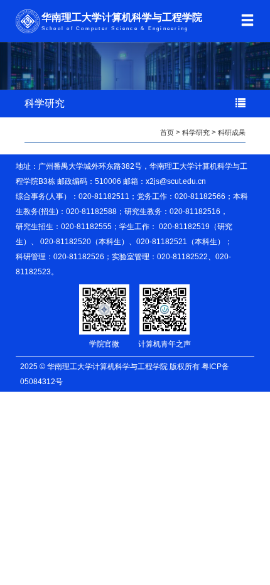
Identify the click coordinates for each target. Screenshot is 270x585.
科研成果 (232, 132)
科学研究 (196, 132)
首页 (167, 132)
